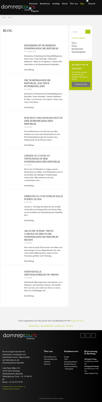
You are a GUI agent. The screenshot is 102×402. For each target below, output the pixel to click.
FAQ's (66, 359)
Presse (16, 36)
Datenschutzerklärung (70, 366)
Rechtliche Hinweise (70, 364)
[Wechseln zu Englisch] (34, 11)
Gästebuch (47, 362)
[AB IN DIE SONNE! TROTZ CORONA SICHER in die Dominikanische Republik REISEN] (12, 235)
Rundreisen (47, 326)
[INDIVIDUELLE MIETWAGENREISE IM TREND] (12, 276)
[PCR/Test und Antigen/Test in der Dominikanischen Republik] (12, 122)
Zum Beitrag (29, 70)
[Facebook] (82, 335)
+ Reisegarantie (68, 369)
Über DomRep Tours (50, 357)
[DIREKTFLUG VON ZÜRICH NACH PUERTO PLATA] (12, 201)
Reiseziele (34, 326)
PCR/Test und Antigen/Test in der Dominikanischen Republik (43, 120)
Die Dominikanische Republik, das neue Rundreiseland (37, 83)
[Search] (87, 32)
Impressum (47, 364)
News (7, 36)
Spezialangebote (47, 36)
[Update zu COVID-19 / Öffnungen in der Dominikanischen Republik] (12, 160)
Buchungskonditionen (70, 362)
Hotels (69, 326)
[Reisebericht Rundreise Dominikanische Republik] (12, 50)
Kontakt (66, 357)
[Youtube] (93, 335)
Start (4, 18)
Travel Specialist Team (50, 359)
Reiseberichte (29, 36)
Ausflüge (59, 326)
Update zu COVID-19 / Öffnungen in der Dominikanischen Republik (42, 158)
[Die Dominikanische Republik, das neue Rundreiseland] (12, 85)
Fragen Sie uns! (77, 321)
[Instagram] (88, 335)
